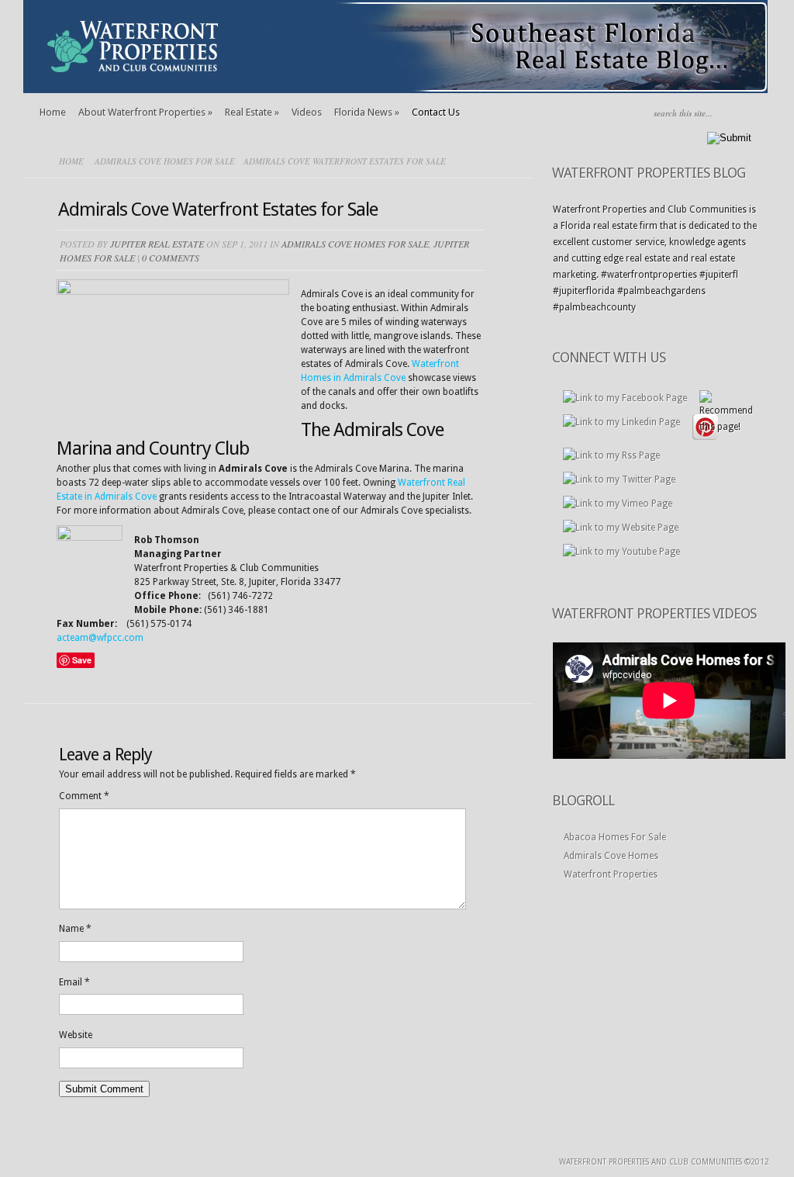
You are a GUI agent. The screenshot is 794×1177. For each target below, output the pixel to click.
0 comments (170, 257)
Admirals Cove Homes (611, 855)
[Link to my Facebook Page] (625, 398)
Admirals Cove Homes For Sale (165, 161)
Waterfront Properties (611, 874)
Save (81, 660)
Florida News (366, 112)
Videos (307, 112)
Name (75, 928)
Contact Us (436, 112)
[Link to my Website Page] (620, 528)
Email (74, 982)
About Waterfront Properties (145, 112)
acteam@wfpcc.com (100, 637)
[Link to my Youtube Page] (621, 552)
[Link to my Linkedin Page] (621, 422)
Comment (84, 796)
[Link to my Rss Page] (611, 456)
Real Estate (252, 112)
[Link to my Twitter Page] (619, 480)
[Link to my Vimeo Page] (617, 504)
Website (75, 1035)
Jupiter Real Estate (157, 243)
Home (53, 112)
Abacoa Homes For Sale (615, 837)
